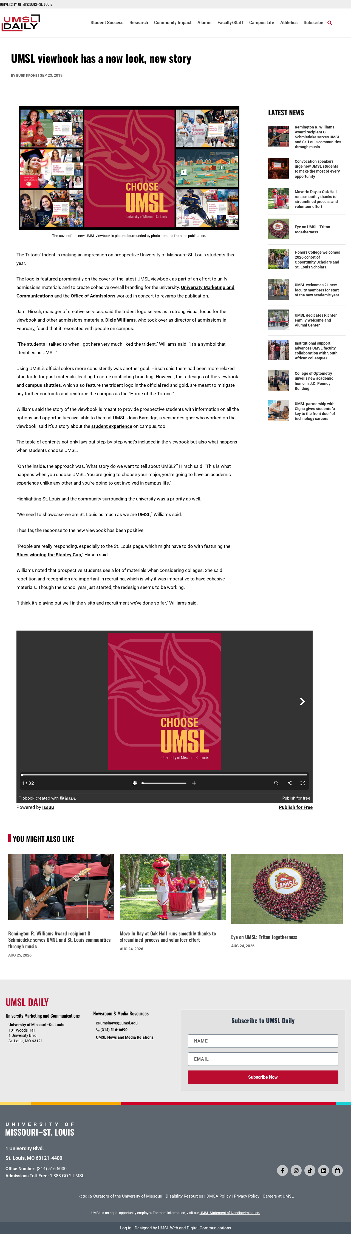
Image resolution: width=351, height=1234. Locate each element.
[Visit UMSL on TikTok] (309, 1170)
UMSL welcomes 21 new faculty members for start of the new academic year (317, 290)
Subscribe (313, 23)
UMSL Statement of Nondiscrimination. (230, 1213)
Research (138, 23)
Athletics (289, 23)
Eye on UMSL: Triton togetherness (312, 229)
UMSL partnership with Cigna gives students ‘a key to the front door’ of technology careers (315, 411)
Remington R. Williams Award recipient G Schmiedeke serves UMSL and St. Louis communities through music (318, 137)
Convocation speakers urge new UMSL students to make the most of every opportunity (317, 169)
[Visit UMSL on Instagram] (296, 1170)
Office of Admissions (93, 296)
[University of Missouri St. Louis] (39, 1134)
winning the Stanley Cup (55, 554)
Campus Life (261, 23)
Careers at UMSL (278, 1196)
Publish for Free (296, 807)
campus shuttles (43, 385)
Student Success (106, 23)
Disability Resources (184, 1196)
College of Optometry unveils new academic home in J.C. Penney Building (314, 381)
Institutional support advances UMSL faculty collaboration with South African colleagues (316, 350)
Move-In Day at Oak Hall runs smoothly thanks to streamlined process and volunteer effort (316, 199)
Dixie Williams (120, 320)
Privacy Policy (246, 1196)
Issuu (48, 807)
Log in (125, 1228)
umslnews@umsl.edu (119, 1023)
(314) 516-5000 (52, 1168)
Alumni (204, 23)
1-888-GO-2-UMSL (67, 1175)
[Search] (329, 23)
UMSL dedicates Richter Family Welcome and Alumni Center (316, 320)
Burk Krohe (26, 75)
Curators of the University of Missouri (127, 1196)
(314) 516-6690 (114, 1029)
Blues (22, 554)
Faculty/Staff (230, 23)
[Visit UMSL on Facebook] (282, 1170)
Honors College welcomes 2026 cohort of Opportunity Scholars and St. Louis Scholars (317, 260)
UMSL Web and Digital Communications (194, 1228)
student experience (111, 426)
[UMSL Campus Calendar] (337, 1170)
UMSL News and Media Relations (125, 1037)
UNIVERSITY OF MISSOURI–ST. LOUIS (26, 4)
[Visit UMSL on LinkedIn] (323, 1170)
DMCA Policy (218, 1196)
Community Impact (172, 23)
